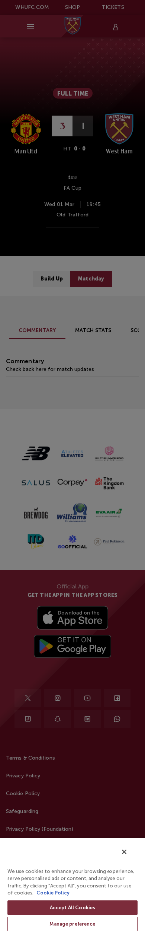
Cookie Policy (53, 893)
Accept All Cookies (72, 907)
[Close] (124, 852)
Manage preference (72, 924)
